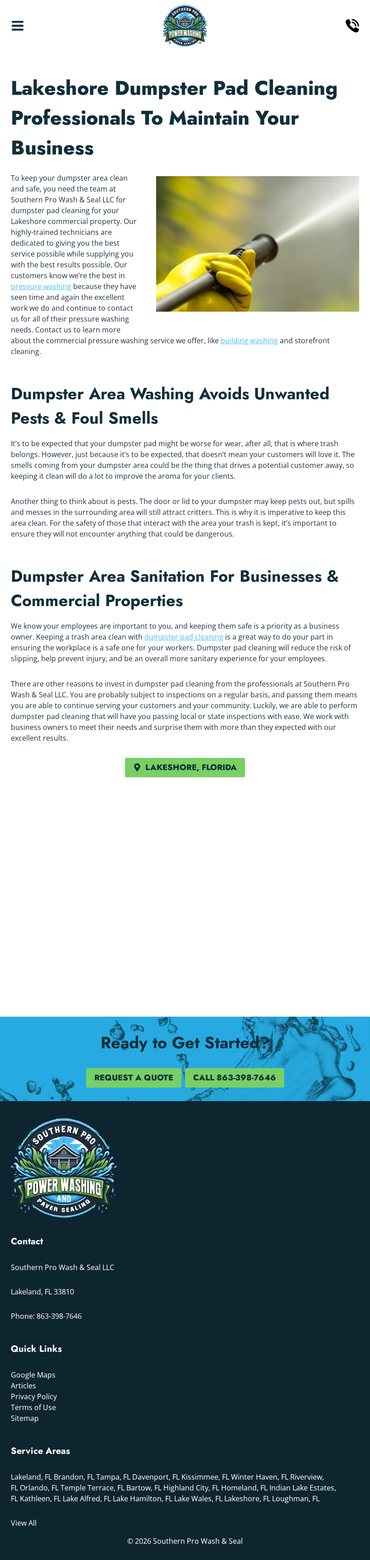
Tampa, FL (113, 1477)
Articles (23, 1386)
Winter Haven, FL (259, 1477)
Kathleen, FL (40, 1499)
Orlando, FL (39, 1488)
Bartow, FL (144, 1488)
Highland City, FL (191, 1488)
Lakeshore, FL (247, 1499)
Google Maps (33, 1375)
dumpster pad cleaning (183, 637)
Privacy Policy (34, 1396)
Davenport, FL (156, 1477)
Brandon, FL (74, 1477)
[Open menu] (17, 26)
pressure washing (41, 286)
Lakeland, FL (31, 1477)
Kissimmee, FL (205, 1477)
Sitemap (25, 1418)
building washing (249, 341)
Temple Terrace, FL (92, 1488)
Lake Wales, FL (198, 1499)
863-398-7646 (59, 1316)
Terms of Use (33, 1407)
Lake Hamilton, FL (142, 1499)
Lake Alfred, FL (87, 1499)
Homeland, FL (244, 1488)
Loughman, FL (295, 1499)
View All (24, 1523)
